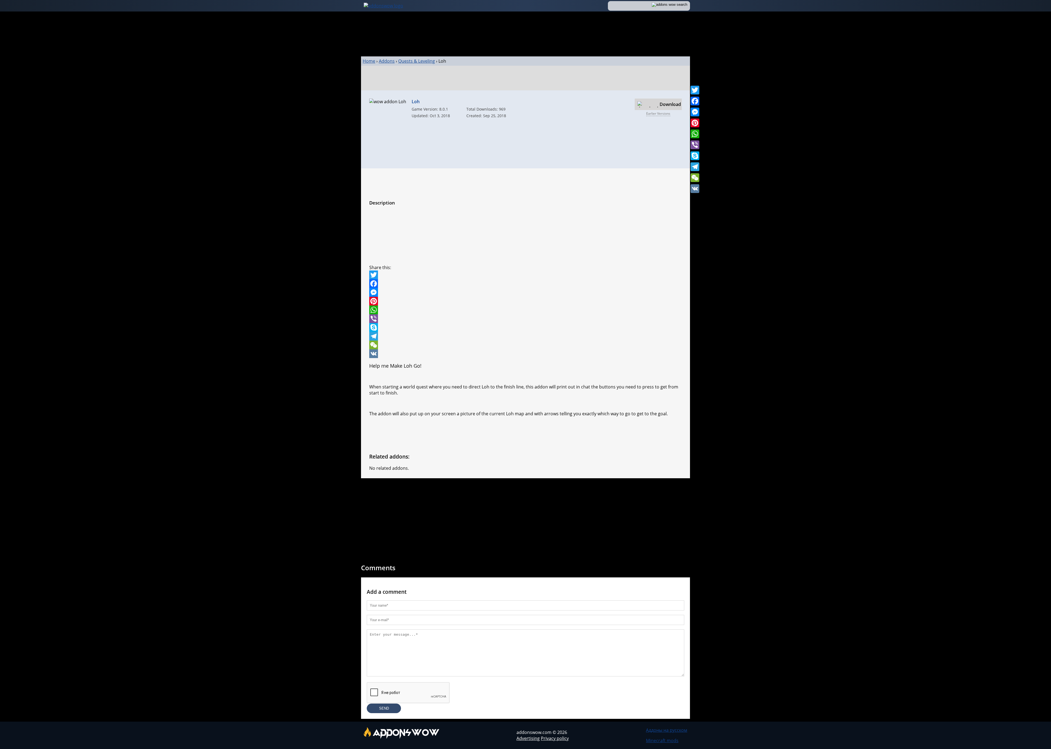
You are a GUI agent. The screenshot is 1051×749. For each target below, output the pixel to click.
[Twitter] (694, 90)
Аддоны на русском (666, 730)
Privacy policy (555, 738)
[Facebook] (694, 101)
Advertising (528, 738)
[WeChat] (694, 177)
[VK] (694, 188)
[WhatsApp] (694, 133)
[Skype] (694, 155)
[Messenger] (694, 111)
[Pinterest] (694, 122)
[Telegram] (694, 166)
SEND (384, 708)
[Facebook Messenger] (525, 292)
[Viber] (694, 144)
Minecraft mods (662, 741)
